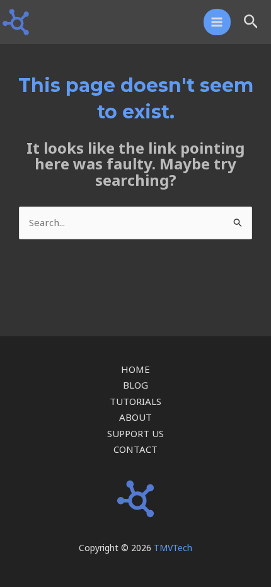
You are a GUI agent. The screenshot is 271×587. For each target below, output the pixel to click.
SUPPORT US (135, 433)
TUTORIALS (135, 401)
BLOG (135, 385)
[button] (251, 22)
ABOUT (135, 417)
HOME (135, 369)
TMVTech (173, 548)
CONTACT (135, 449)
